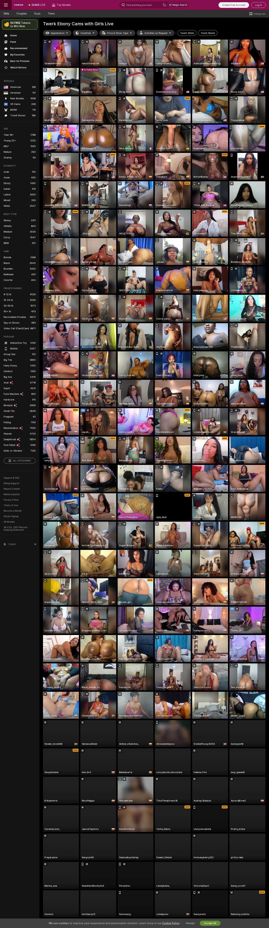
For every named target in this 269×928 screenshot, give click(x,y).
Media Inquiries (12, 494)
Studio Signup (11, 516)
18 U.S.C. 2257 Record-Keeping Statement (16, 528)
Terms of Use (11, 505)
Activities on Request (155, 33)
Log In (258, 5)
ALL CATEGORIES (22, 460)
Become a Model (13, 511)
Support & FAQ (11, 478)
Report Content (12, 489)
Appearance (57, 33)
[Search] (164, 5)
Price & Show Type (117, 33)
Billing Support (11, 483)
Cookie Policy (170, 923)
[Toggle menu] (6, 5)
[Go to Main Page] (18, 5)
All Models (9, 522)
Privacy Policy (11, 500)
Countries (86, 33)
